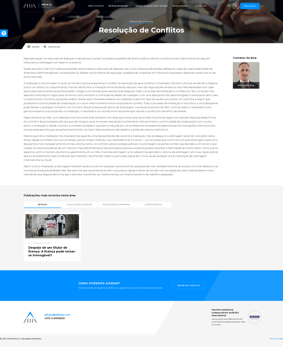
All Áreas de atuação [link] (118, 6)
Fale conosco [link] (250, 6)
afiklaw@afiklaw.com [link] (57, 314)
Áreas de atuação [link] (141, 22)
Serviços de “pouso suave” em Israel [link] (151, 6)
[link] (4, 33)
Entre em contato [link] (188, 285)
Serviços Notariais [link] (180, 6)
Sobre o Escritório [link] (96, 6)
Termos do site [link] (276, 339)
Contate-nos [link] (201, 6)
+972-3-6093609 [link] (54, 318)
